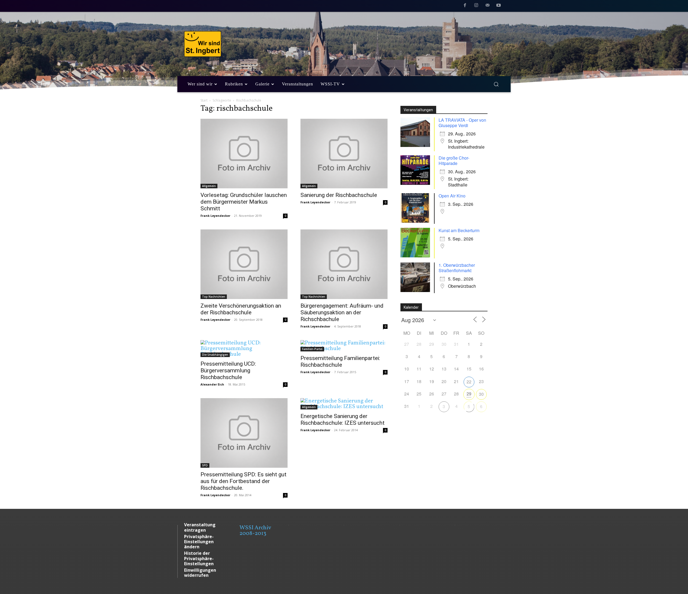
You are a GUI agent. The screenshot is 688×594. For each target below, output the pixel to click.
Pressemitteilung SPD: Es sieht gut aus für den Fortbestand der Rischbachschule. (243, 481)
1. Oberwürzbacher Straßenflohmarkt (457, 267)
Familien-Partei (312, 349)
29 (469, 394)
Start (203, 100)
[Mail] (487, 6)
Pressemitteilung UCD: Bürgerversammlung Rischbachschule (228, 370)
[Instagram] (476, 6)
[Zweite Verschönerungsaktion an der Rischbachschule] (244, 264)
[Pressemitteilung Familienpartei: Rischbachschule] (344, 345)
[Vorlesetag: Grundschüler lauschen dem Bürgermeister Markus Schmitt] (244, 153)
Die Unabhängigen (215, 355)
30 (481, 394)
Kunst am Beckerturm (459, 230)
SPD (205, 465)
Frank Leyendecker (215, 216)
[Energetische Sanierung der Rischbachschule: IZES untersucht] (344, 403)
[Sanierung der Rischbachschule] (344, 153)
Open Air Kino (452, 196)
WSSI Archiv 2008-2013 (255, 530)
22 (469, 382)
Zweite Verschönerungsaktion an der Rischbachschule (240, 309)
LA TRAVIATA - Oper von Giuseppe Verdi (462, 122)
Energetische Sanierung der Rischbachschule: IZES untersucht (342, 419)
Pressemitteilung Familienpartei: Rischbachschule (340, 361)
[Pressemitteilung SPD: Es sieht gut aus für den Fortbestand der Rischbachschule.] (244, 433)
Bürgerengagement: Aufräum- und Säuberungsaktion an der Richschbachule (342, 312)
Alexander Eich (212, 384)
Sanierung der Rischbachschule (338, 195)
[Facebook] (465, 6)
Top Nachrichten (213, 296)
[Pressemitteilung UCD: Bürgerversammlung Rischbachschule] (244, 348)
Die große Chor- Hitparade (454, 160)
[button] (496, 84)
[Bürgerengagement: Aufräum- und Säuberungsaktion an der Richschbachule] (344, 264)
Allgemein (209, 186)
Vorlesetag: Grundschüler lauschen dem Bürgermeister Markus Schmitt (243, 202)
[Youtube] (498, 6)
